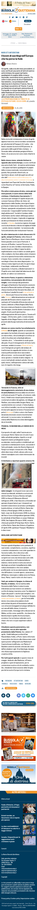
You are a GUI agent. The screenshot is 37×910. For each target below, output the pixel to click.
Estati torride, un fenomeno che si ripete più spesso (10, 817)
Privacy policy (5, 898)
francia (21, 683)
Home (13, 43)
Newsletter (27, 24)
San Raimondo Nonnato (27, 34)
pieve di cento (13, 683)
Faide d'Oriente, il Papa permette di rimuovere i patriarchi (10, 807)
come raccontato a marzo (11, 598)
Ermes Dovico (11, 63)
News (6, 21)
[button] (18, 28)
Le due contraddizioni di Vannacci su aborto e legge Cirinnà (10, 828)
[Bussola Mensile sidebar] (18, 748)
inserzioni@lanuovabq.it (8, 873)
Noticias (14, 21)
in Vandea (11, 223)
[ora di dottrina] (18, 774)
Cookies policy (15, 898)
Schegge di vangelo (10, 34)
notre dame (28, 683)
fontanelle (5, 683)
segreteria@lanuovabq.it (9, 870)
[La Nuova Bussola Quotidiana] (18, 10)
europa (26, 681)
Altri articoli (19, 792)
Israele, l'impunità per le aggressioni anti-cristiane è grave (10, 839)
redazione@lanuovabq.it (9, 868)
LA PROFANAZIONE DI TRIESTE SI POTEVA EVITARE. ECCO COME (15, 100)
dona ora (27, 21)
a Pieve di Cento (27, 345)
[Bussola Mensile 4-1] (18, 722)
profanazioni (8, 681)
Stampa (8, 297)
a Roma (4, 330)
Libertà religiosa (22, 43)
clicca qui (9, 412)
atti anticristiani (18, 681)
